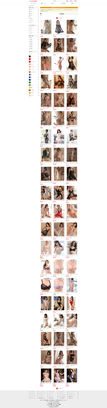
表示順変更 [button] (62, 13)
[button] (75, 1)
